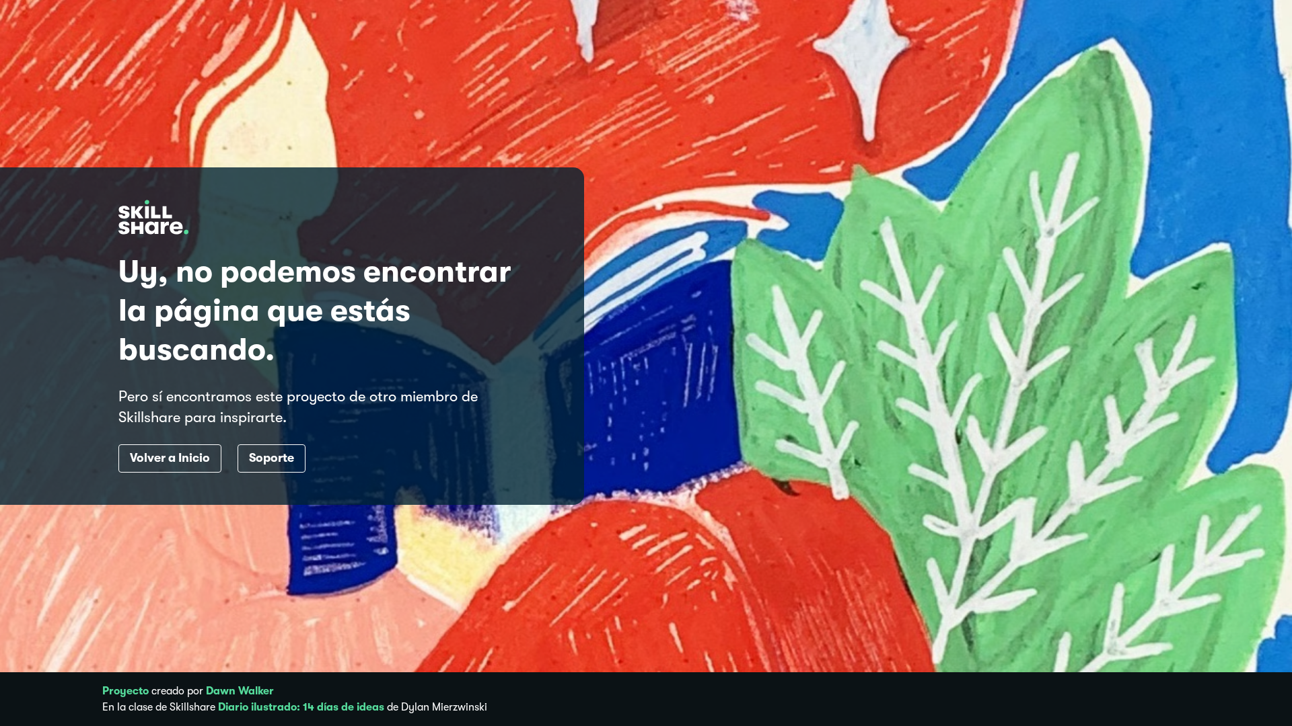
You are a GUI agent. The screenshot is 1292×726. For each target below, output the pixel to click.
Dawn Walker (240, 691)
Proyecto (125, 691)
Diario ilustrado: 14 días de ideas (301, 707)
